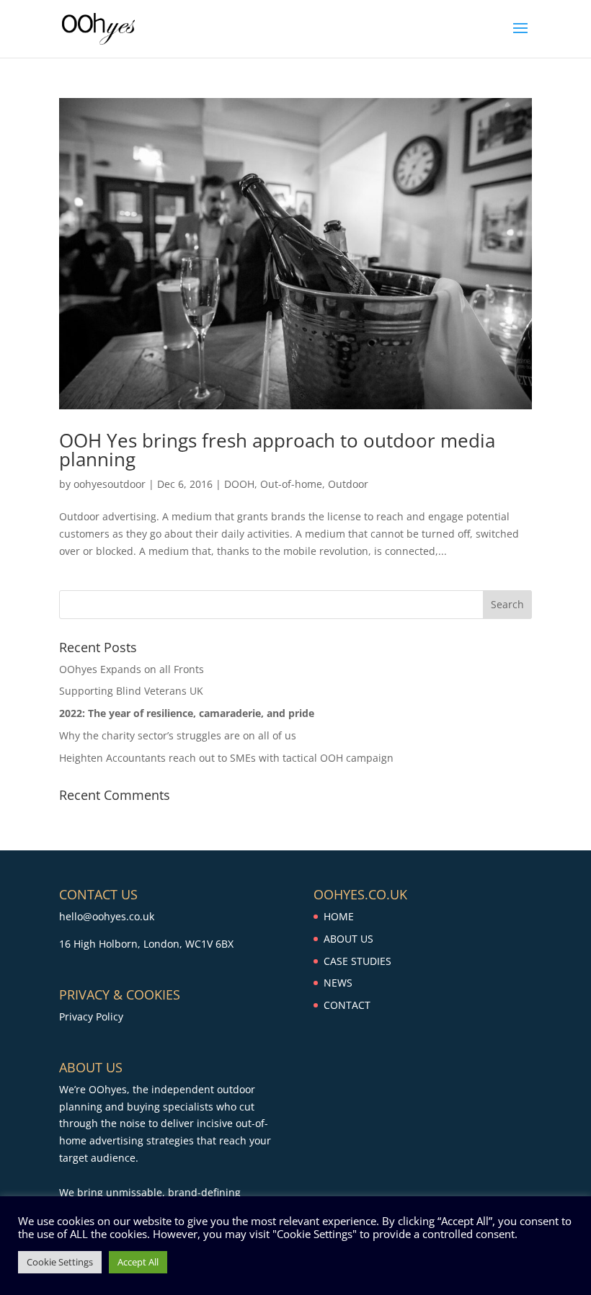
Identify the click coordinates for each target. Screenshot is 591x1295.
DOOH (239, 484)
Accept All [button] (138, 1261)
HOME (339, 916)
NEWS (338, 982)
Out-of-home (291, 484)
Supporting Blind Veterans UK (131, 691)
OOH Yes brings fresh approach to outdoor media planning (277, 449)
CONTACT (347, 1005)
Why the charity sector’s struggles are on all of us (177, 735)
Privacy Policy (91, 1016)
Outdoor (348, 484)
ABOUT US (348, 938)
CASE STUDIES (357, 961)
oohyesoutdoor (110, 484)
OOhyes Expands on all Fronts (131, 669)
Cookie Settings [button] (60, 1261)
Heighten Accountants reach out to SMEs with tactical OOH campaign (226, 758)
